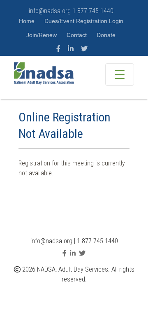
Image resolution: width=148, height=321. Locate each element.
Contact (77, 35)
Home (27, 21)
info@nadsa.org (50, 11)
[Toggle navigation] (119, 74)
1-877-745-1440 (92, 11)
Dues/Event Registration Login (83, 21)
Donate (106, 35)
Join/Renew (42, 35)
